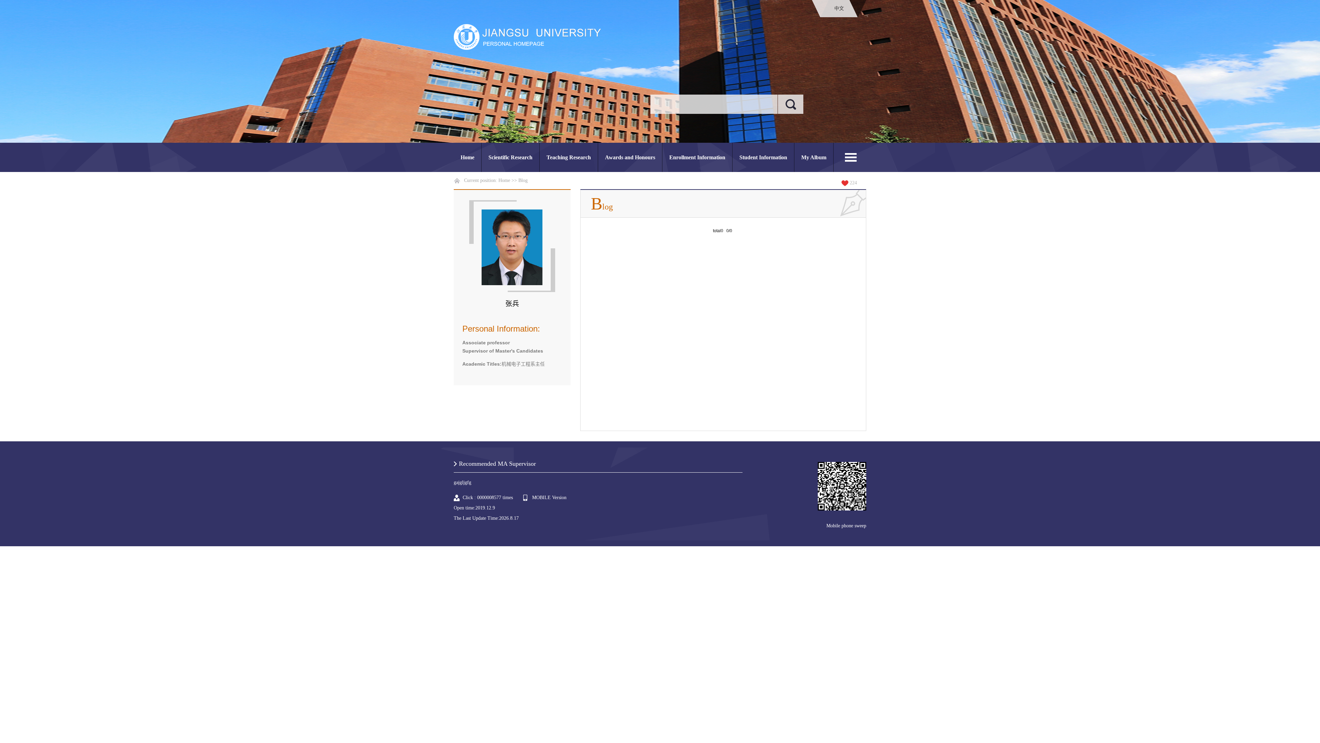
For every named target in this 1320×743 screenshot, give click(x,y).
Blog (523, 180)
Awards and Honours (630, 157)
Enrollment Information (697, 157)
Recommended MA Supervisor (497, 463)
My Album (813, 157)
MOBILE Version (549, 497)
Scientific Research (510, 157)
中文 (839, 8)
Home (467, 157)
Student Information (763, 157)
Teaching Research (569, 157)
